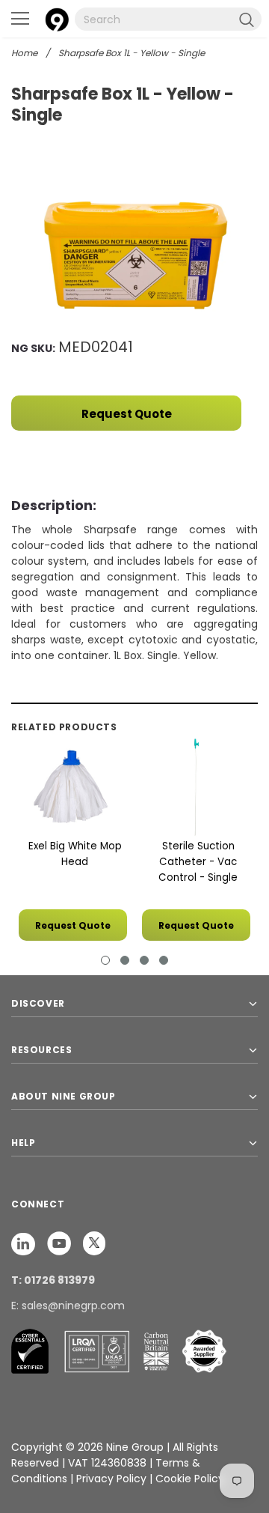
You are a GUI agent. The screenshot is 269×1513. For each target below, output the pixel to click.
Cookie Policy (189, 1478)
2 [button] (124, 960)
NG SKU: (33, 348)
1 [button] (105, 960)
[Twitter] (94, 1242)
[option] (134, 253)
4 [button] (163, 960)
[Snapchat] (24, 1242)
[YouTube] (60, 1242)
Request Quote (126, 414)
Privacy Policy (112, 1478)
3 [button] (144, 960)
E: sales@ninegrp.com (68, 1305)
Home (24, 52)
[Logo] (57, 17)
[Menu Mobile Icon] (20, 19)
